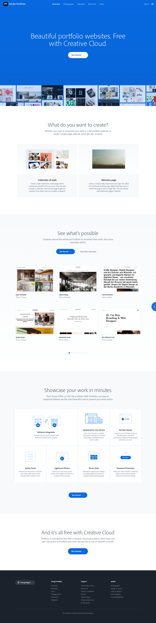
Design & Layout (116, 588)
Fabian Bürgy (63, 295)
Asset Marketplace (117, 597)
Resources (92, 4)
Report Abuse (85, 597)
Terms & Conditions (87, 591)
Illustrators (54, 597)
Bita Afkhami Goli (108, 337)
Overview (56, 4)
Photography (68, 4)
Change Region (26, 583)
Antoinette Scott (64, 337)
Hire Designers (116, 594)
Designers (54, 600)
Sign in (146, 4)
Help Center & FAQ (87, 586)
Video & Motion (116, 591)
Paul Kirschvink (107, 295)
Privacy (83, 594)
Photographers (56, 594)
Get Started (76, 55)
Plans (102, 4)
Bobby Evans (20, 337)
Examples (81, 4)
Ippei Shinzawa (21, 295)
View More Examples (88, 251)
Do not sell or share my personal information (78, 613)
